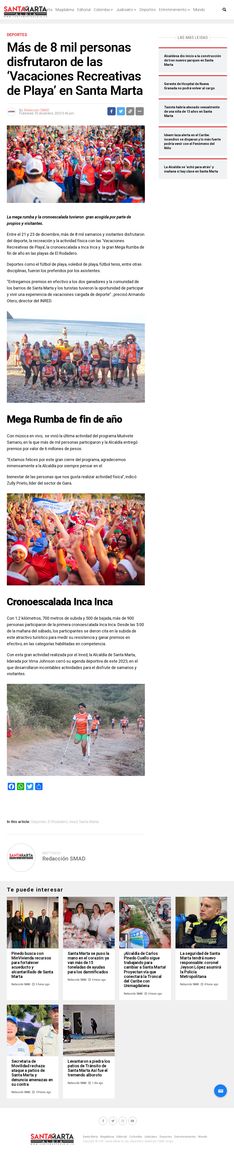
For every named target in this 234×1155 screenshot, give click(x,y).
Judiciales (124, 9)
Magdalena (65, 9)
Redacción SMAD (36, 110)
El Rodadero (58, 822)
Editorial (83, 9)
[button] (220, 1090)
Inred (73, 822)
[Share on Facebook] (111, 111)
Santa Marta (89, 822)
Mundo (199, 9)
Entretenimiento (173, 9)
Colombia (102, 9)
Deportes (148, 9)
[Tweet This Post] (121, 111)
